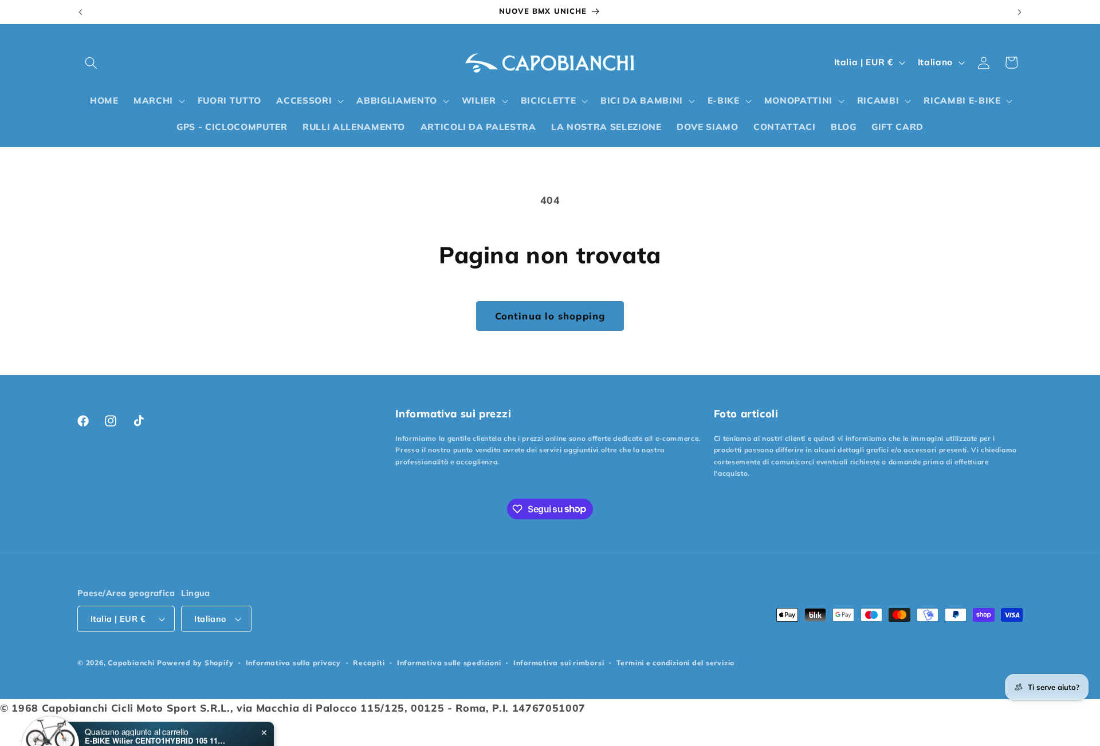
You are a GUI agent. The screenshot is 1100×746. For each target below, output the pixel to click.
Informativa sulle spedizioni (449, 662)
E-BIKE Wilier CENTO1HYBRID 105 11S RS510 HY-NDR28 (156, 712)
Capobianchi (131, 662)
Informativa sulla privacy (293, 662)
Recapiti (368, 662)
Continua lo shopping (550, 316)
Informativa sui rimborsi (558, 662)
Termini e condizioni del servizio (675, 662)
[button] (91, 62)
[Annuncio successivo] (1019, 12)
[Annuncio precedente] (80, 12)
